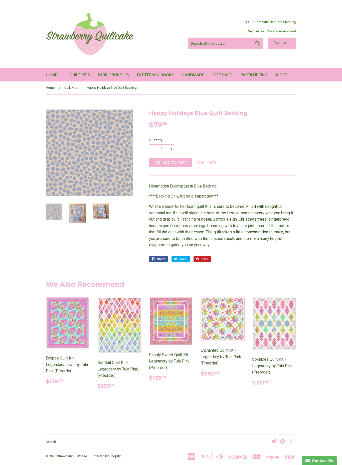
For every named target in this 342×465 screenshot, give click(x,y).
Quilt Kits (79, 74)
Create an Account (281, 31)
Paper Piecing (254, 74)
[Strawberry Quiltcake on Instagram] (291, 441)
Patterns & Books (155, 74)
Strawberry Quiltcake (72, 456)
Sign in (253, 31)
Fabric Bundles (113, 74)
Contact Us (321, 460)
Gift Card (222, 74)
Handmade (193, 74)
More (281, 74)
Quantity (155, 140)
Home (52, 74)
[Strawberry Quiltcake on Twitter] (273, 441)
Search (51, 442)
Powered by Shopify (106, 456)
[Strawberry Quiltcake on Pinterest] (282, 441)
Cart (286, 43)
